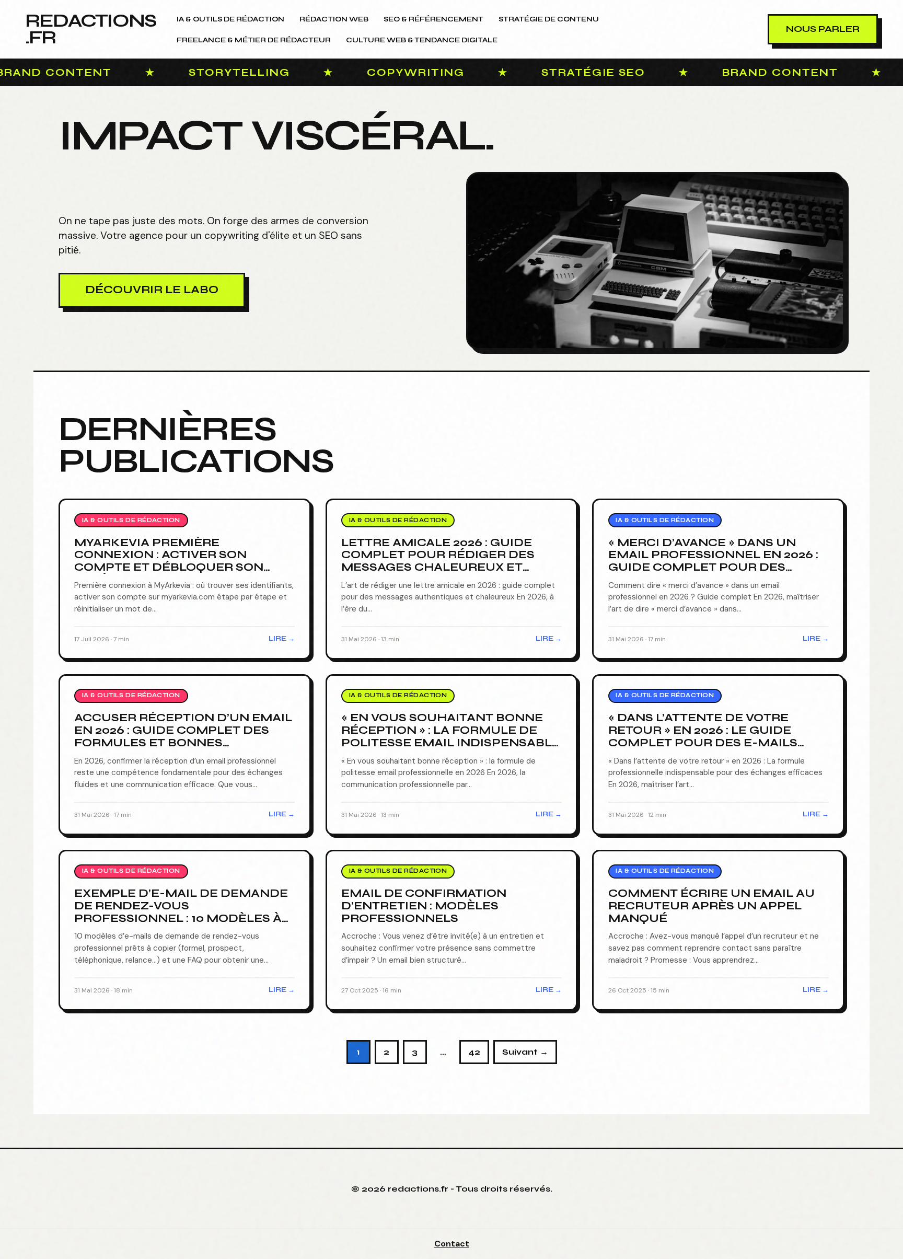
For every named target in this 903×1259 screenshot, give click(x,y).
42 (474, 1052)
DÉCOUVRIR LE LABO (151, 289)
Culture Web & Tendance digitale (421, 40)
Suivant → (525, 1052)
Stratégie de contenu (549, 19)
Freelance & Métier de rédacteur (254, 40)
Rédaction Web (333, 19)
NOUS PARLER (823, 29)
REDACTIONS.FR (90, 29)
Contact (451, 1243)
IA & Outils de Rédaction (230, 19)
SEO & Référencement (433, 19)
